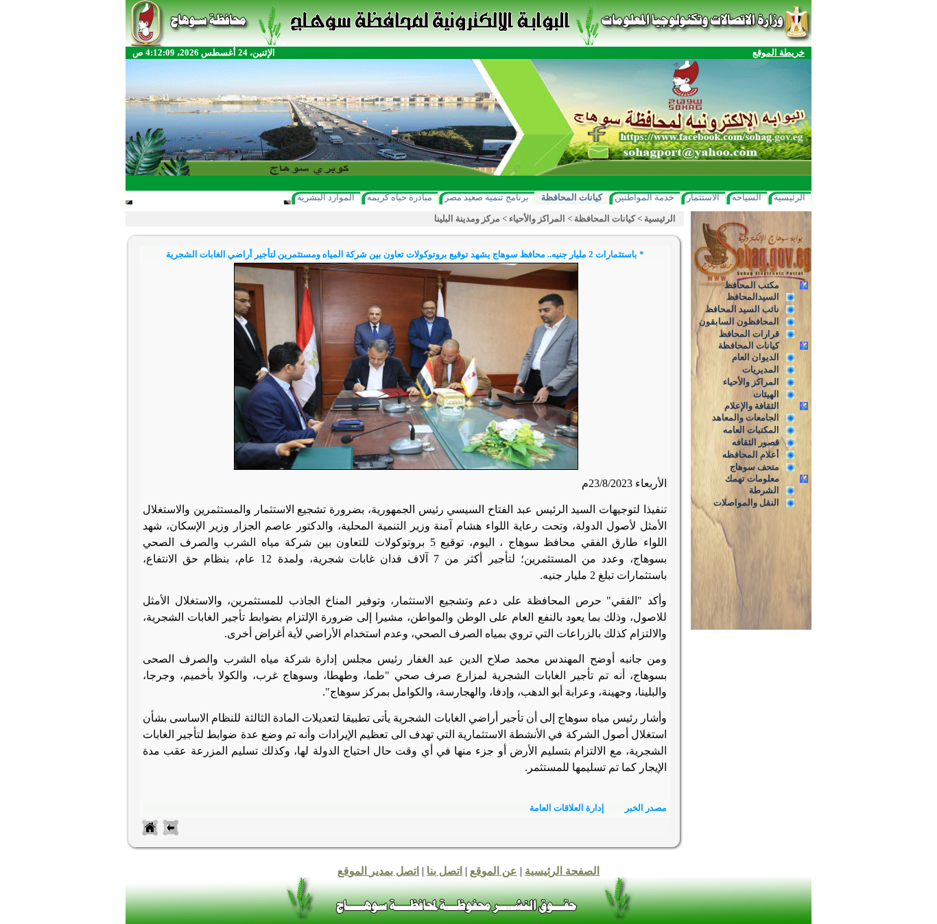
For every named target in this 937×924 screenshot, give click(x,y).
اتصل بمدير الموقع (378, 871)
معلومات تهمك (752, 478)
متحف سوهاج (754, 467)
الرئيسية (789, 197)
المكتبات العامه (751, 430)
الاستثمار (703, 197)
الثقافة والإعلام (751, 406)
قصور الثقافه (755, 442)
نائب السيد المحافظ (742, 309)
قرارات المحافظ (749, 334)
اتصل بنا (444, 871)
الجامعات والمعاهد (745, 417)
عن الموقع (493, 871)
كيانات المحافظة (571, 197)
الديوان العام (755, 357)
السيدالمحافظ (752, 297)
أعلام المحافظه (750, 454)
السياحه (746, 197)
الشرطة (764, 490)
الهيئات (766, 394)
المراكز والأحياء (751, 382)
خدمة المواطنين (644, 197)
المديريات (760, 369)
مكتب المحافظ (751, 285)
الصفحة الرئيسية (562, 871)
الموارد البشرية (326, 197)
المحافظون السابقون (739, 321)
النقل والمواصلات (746, 502)
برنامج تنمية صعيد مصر (486, 197)
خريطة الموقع (778, 52)
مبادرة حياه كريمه (399, 197)
